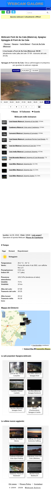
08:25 (29, 102)
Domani (12, 251)
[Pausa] (21, 106)
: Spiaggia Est (20, 164)
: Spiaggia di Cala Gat (22, 146)
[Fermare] (26, 106)
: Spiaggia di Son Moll (23, 121)
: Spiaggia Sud (20, 170)
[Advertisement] (21, 25)
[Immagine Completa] (39, 107)
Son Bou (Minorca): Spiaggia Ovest (16, 409)
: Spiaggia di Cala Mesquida (26, 157)
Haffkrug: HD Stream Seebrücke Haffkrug (34, 440)
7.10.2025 (35, 70)
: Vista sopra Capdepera (24, 127)
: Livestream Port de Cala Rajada (27, 139)
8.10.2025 (25, 70)
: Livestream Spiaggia (23, 151)
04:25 (6, 102)
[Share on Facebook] (8, 11)
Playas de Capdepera (34, 237)
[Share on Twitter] (13, 11)
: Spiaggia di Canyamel (23, 133)
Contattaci (38, 484)
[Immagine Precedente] (10, 106)
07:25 (24, 102)
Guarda (37, 111)
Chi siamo (13, 484)
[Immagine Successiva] (32, 106)
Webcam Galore (33, 488)
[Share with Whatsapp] (3, 11)
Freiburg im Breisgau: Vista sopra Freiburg (17, 457)
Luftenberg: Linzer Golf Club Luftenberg (34, 457)
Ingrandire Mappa (43, 349)
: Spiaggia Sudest (21, 176)
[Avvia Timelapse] (16, 106)
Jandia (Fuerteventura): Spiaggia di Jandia (34, 410)
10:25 (41, 102)
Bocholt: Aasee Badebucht (34, 475)
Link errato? (37, 235)
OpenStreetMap (37, 345)
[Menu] (48, 8)
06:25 (18, 102)
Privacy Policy (25, 484)
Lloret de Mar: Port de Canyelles (17, 374)
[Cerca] (47, 12)
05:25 (12, 102)
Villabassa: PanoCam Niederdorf (17, 475)
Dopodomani (23, 251)
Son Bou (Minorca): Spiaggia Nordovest (34, 392)
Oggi (4, 251)
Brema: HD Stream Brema (17, 440)
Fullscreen (26, 111)
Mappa (15, 111)
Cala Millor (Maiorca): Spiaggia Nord (34, 374)
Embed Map (29, 349)
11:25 (47, 102)
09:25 (35, 102)
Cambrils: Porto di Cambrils (16, 392)
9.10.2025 (16, 70)
